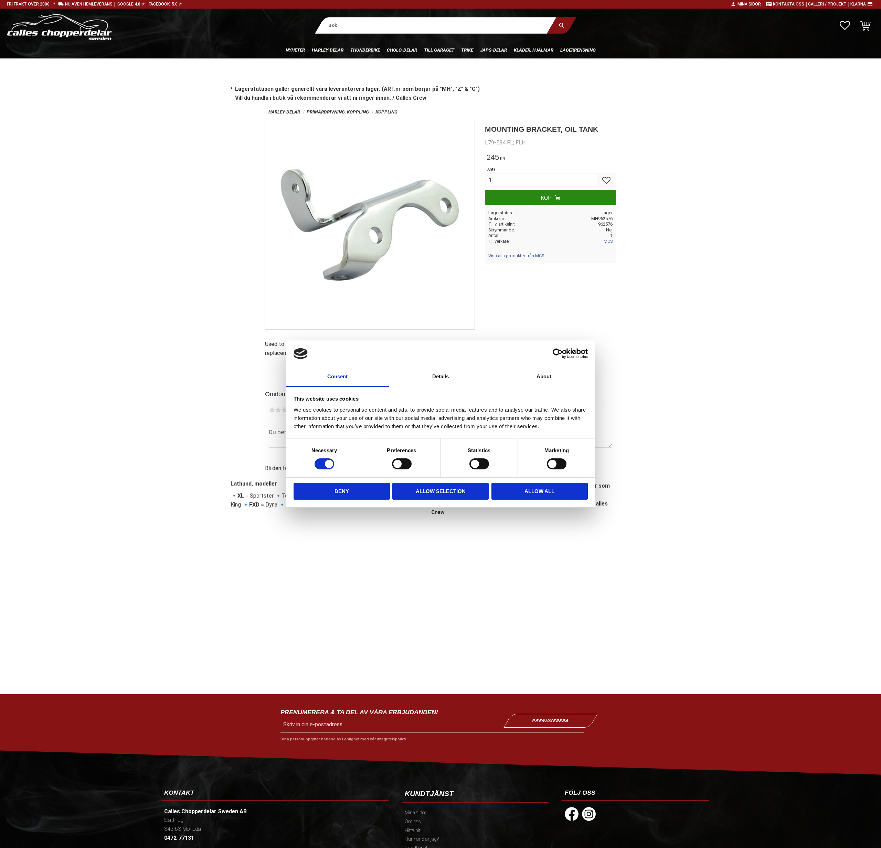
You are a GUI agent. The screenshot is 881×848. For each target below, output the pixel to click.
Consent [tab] (337, 376)
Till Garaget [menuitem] (439, 50)
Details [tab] (440, 376)
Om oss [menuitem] (413, 822)
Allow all (539, 491)
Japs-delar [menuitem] (493, 50)
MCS (608, 241)
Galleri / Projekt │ (829, 4)
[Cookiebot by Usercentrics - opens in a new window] (558, 353)
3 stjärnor (284, 410)
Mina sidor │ (751, 4)
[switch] (402, 463)
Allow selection (441, 491)
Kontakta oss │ (790, 4)
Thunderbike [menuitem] (365, 50)
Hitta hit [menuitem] (413, 831)
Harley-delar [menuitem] (327, 50)
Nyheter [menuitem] (295, 50)
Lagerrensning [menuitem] (578, 50)
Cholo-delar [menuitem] (402, 50)
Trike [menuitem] (467, 50)
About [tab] (544, 376)
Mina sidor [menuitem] (415, 813)
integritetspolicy (391, 739)
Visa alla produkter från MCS (516, 255)
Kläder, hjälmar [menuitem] (533, 50)
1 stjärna (272, 410)
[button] (845, 25)
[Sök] (561, 25)
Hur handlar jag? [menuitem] (422, 839)
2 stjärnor (278, 410)
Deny (342, 491)
